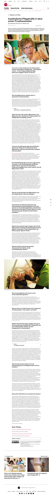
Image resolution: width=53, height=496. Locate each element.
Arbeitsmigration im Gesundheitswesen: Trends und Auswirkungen (22, 433)
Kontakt (27, 491)
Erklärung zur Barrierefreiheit (41, 491)
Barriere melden (34, 491)
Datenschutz (13, 491)
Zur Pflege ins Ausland (19, 345)
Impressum (9, 491)
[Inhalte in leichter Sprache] (44, 1)
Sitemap (17, 491)
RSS (24, 491)
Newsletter (21, 491)
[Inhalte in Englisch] (48, 1)
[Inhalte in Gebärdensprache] (46, 1)
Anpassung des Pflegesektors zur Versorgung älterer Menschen (21, 429)
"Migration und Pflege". (26, 435)
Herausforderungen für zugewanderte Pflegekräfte (37, 474)
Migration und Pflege (15, 15)
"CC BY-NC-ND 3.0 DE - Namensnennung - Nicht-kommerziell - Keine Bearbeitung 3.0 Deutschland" (30, 442)
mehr (40, 1)
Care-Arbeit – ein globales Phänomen (22, 109)
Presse (30, 491)
